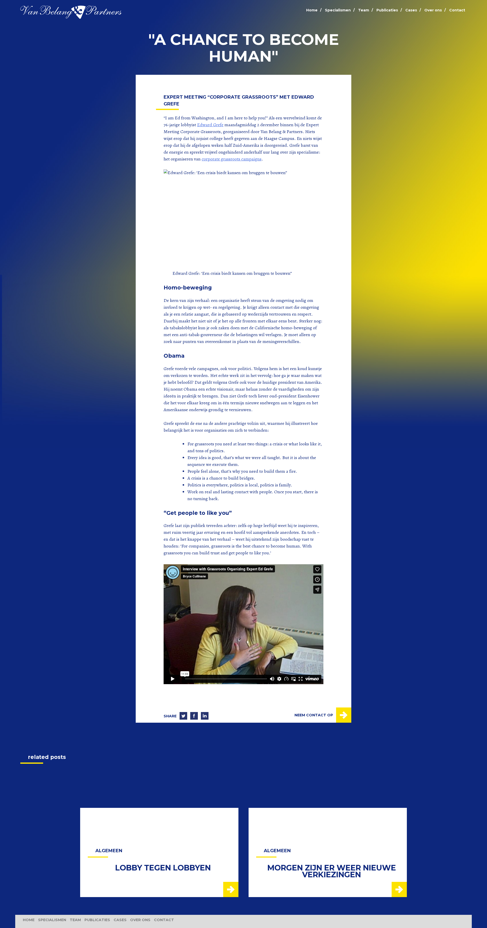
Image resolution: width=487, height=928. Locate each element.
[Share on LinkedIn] (204, 716)
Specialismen (338, 10)
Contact (457, 10)
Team (363, 10)
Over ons (433, 10)
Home (312, 10)
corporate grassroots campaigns (232, 159)
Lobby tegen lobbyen (163, 867)
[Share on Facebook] (194, 716)
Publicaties (387, 10)
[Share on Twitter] (183, 716)
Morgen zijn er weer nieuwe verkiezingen (331, 871)
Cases (411, 10)
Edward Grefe (210, 125)
